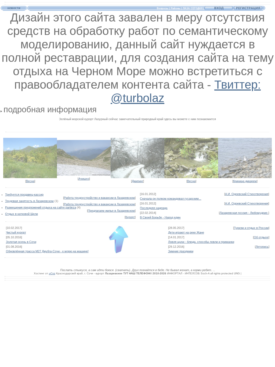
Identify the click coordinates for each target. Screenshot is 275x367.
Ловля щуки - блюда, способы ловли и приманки (201, 241)
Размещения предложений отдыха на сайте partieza (40, 207)
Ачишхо (83, 178)
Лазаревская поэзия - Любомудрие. (244, 212)
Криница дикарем (245, 181)
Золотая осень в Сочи (21, 241)
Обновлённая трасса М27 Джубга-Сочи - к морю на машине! (47, 251)
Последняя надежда (153, 208)
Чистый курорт (16, 232)
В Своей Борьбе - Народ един (160, 217)
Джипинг (137, 181)
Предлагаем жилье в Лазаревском (111, 210)
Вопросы (162, 8)
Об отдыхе (261, 237)
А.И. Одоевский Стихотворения (246, 194)
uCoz (52, 273)
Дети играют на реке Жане (186, 232)
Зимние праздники (180, 251)
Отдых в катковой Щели (21, 213)
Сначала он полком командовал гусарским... (170, 198)
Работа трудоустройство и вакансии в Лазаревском (99, 197)
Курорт (130, 217)
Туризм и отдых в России (251, 227)
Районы (175, 8)
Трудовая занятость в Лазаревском (29, 201)
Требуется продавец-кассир (24, 194)
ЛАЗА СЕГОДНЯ (192, 8)
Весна (30, 181)
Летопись (262, 246)
